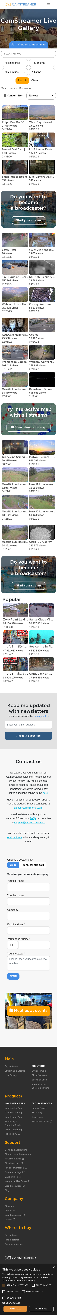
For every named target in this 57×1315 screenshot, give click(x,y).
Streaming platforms (15, 1071)
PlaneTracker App (13, 1129)
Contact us (10, 1210)
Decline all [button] (41, 1308)
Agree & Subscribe (28, 736)
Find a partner (12, 1239)
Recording (37, 1112)
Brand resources (13, 1186)
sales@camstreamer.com (28, 807)
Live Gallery (11, 1075)
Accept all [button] (15, 1308)
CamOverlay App (13, 1108)
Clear (34, 80)
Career (8, 1219)
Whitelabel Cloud (40, 1121)
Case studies (11, 1176)
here (45, 793)
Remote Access (39, 1108)
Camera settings (13, 1172)
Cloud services (12, 1163)
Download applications (16, 1149)
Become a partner (14, 1244)
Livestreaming (39, 1071)
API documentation (14, 1167)
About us (9, 1206)
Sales (13, 865)
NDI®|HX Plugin (13, 1134)
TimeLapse (37, 1117)
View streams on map (31, 44)
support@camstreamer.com (29, 822)
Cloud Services (39, 1075)
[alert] (28, 1289)
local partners (14, 837)
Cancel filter (14, 95)
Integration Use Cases (16, 1181)
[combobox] (15, 63)
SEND (13, 976)
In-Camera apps (13, 1158)
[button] (28, 1302)
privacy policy (41, 716)
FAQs (33, 818)
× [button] (53, 1267)
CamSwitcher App (13, 1112)
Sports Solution (39, 1079)
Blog (7, 1190)
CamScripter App (13, 1117)
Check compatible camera (18, 1154)
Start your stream (28, 220)
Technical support (32, 865)
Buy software (11, 1066)
